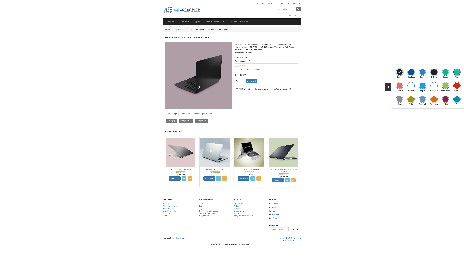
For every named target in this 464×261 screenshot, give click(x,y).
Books (225, 21)
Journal (400, 90)
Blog (200, 208)
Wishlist (237, 213)
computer (186, 121)
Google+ (276, 218)
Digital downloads (212, 21)
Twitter (274, 207)
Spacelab (422, 104)
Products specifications (203, 113)
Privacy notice (168, 208)
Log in (270, 3)
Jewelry (234, 21)
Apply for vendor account (243, 215)
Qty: (237, 80)
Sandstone (445, 90)
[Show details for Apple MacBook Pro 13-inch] (215, 152)
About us (166, 213)
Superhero (434, 104)
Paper (422, 90)
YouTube (275, 214)
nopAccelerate (295, 240)
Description (185, 113)
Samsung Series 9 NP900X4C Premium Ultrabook (284, 170)
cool (172, 121)
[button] (172, 22)
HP (249, 61)
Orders (236, 206)
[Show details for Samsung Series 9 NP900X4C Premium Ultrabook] (283, 152)
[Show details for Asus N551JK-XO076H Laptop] (180, 152)
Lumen (411, 90)
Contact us (167, 215)
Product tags (172, 113)
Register (260, 3)
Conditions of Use (170, 211)
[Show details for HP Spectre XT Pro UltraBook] (249, 152)
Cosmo (423, 77)
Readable (434, 90)
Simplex (457, 90)
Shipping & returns (170, 206)
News (201, 206)
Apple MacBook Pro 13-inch (215, 169)
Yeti (457, 104)
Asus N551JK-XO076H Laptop (181, 169)
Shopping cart (239, 211)
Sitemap (166, 203)
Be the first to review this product (247, 69)
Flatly (457, 77)
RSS (273, 211)
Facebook (275, 203)
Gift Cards (244, 21)
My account (238, 203)
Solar (411, 104)
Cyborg (434, 77)
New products (204, 215)
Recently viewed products (208, 211)
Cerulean (411, 77)
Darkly (445, 77)
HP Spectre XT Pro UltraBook (249, 169)
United (445, 104)
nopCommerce (178, 238)
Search (201, 203)
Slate (400, 104)
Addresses (238, 208)
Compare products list (207, 213)
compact (201, 121)
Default (400, 77)
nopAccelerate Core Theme (290, 238)
